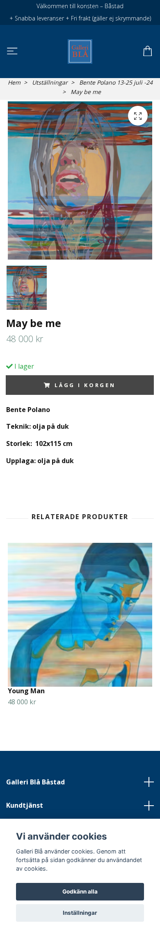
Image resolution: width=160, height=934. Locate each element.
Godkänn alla (80, 891)
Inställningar (80, 912)
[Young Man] (80, 615)
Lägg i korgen (85, 385)
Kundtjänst (24, 805)
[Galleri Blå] (80, 51)
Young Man (26, 690)
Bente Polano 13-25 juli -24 (116, 82)
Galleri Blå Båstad (35, 781)
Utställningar (50, 82)
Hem (14, 82)
